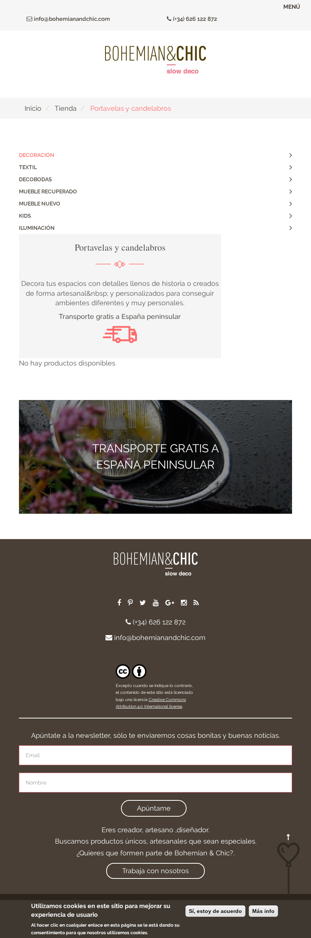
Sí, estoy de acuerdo (215, 911)
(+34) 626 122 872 (194, 19)
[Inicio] (155, 60)
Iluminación (37, 228)
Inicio (33, 108)
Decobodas (35, 179)
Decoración (36, 155)
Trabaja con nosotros (155, 871)
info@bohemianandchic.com (71, 19)
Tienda (66, 108)
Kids (25, 216)
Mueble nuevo (39, 204)
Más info (263, 911)
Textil (28, 167)
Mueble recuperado (48, 191)
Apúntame (154, 808)
